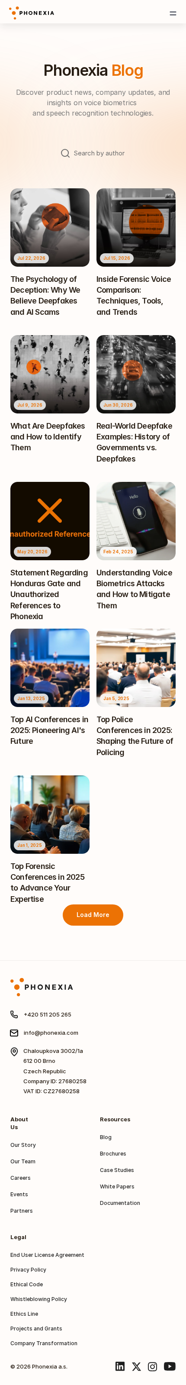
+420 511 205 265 (47, 1014)
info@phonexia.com (51, 1032)
